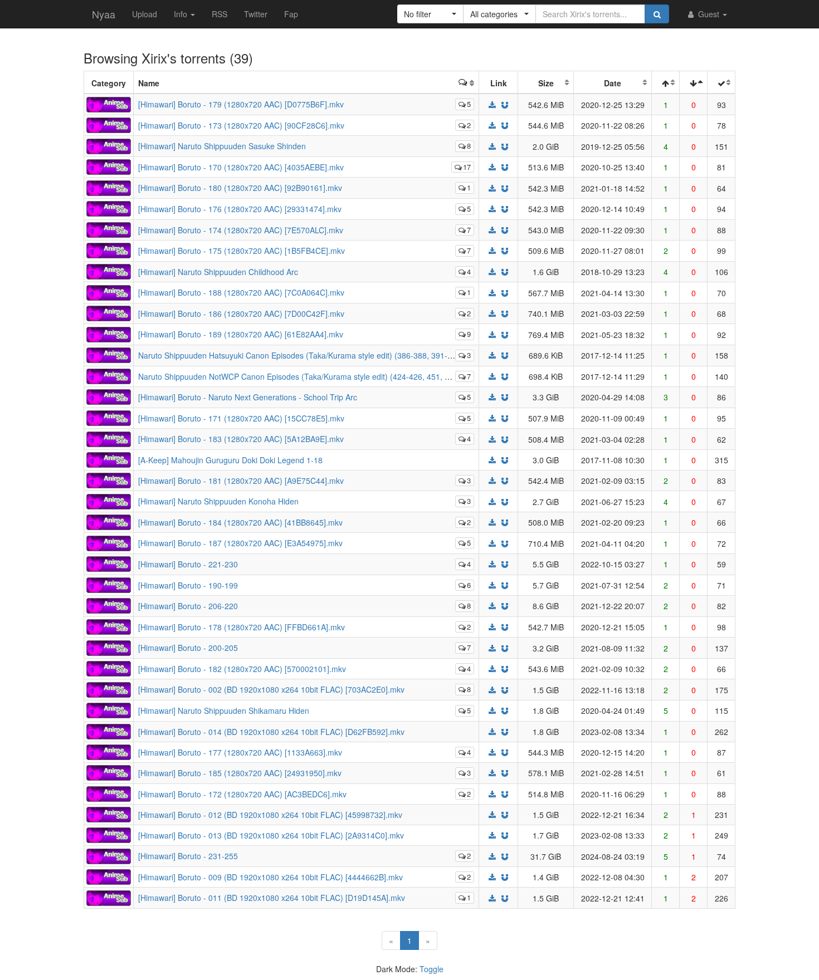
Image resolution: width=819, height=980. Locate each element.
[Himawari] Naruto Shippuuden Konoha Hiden (218, 501)
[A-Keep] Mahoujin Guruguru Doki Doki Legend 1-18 (230, 459)
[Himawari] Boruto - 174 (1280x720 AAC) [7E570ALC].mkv (240, 230)
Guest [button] (709, 13)
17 (467, 166)
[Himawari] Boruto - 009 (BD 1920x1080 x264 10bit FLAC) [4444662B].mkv (270, 877)
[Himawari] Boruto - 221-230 (188, 564)
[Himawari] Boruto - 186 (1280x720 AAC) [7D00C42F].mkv (241, 313)
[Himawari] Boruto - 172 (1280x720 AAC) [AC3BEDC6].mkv (242, 794)
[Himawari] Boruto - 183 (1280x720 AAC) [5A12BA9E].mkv (241, 438)
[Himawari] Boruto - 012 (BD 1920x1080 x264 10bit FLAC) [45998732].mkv (270, 814)
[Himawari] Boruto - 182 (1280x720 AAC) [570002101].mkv (242, 668)
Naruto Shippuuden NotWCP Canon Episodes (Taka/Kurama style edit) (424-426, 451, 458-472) (307, 376)
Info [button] (181, 13)
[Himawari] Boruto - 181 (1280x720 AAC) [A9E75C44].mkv (241, 480)
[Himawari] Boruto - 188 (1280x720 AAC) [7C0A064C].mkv (241, 292)
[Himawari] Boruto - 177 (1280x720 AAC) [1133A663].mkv (240, 752)
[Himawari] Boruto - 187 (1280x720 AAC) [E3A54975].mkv (240, 542)
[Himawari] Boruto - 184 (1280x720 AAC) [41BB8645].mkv (240, 522)
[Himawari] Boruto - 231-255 (188, 855)
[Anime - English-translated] (108, 103)
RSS (219, 13)
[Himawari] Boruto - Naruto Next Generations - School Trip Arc (247, 397)
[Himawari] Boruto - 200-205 (188, 647)
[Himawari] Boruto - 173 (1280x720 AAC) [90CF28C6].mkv (241, 125)
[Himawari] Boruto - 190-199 (188, 585)
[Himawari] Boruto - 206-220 (188, 605)
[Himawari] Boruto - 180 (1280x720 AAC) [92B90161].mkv (240, 187)
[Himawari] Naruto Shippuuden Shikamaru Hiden (223, 710)
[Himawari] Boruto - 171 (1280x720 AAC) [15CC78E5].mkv (241, 418)
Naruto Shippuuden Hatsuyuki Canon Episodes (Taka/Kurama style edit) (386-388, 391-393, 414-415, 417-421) (335, 355)
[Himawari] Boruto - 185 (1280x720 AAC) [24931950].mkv (240, 772)
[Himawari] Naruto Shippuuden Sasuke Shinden (222, 145)
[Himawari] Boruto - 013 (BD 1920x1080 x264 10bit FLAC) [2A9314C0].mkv (271, 835)
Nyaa (103, 14)
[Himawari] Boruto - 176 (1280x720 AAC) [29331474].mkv (240, 208)
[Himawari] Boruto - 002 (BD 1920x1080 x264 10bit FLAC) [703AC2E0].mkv (271, 689)
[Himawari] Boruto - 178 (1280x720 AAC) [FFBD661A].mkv (241, 627)
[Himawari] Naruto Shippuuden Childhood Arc (218, 271)
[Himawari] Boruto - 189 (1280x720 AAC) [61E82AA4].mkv (240, 334)
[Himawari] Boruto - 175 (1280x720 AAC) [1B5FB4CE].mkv (241, 250)
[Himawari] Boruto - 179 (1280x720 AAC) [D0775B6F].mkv (241, 104)
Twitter (255, 13)
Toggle (431, 968)
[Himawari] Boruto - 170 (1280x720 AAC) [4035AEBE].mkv (241, 167)
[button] (430, 13)
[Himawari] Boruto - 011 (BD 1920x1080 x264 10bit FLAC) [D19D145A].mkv (271, 897)
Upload (144, 13)
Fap (291, 13)
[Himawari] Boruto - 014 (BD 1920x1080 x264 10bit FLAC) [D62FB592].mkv (271, 731)
